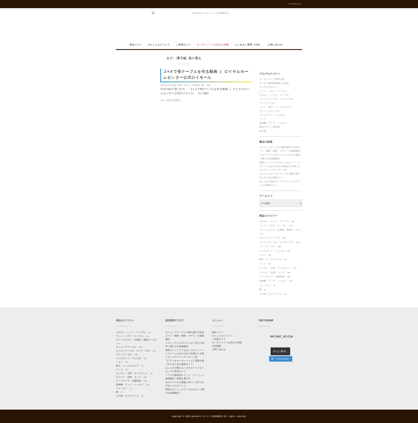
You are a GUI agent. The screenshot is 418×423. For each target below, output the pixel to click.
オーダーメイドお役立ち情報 (213, 44)
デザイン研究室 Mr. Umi (197, 85)
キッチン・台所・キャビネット (275, 268)
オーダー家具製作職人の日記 (274, 83)
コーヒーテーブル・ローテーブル (276, 99)
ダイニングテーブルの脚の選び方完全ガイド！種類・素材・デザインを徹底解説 (184, 335)
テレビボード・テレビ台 (271, 115)
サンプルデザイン (268, 87)
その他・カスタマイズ (270, 294)
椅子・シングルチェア (270, 259)
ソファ (262, 255)
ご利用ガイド (183, 44)
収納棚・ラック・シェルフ (273, 123)
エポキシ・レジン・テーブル (274, 95)
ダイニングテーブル (269, 111)
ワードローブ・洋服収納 (271, 276)
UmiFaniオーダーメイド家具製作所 (207, 416)
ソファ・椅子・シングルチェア (275, 107)
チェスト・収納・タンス (271, 272)
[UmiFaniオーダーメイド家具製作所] (209, 25)
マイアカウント (295, 4)
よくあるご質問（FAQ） (248, 44)
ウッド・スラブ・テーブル (273, 91)
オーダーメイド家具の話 (271, 79)
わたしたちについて (159, 44)
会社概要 (216, 346)
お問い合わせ (275, 44)
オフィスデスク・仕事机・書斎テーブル (279, 230)
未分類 (262, 131)
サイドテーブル (267, 103)
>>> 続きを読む (170, 100)
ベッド (262, 119)
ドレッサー (265, 285)
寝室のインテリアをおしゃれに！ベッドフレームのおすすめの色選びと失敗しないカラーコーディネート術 (279, 166)
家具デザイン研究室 (269, 127)
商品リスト (135, 44)
